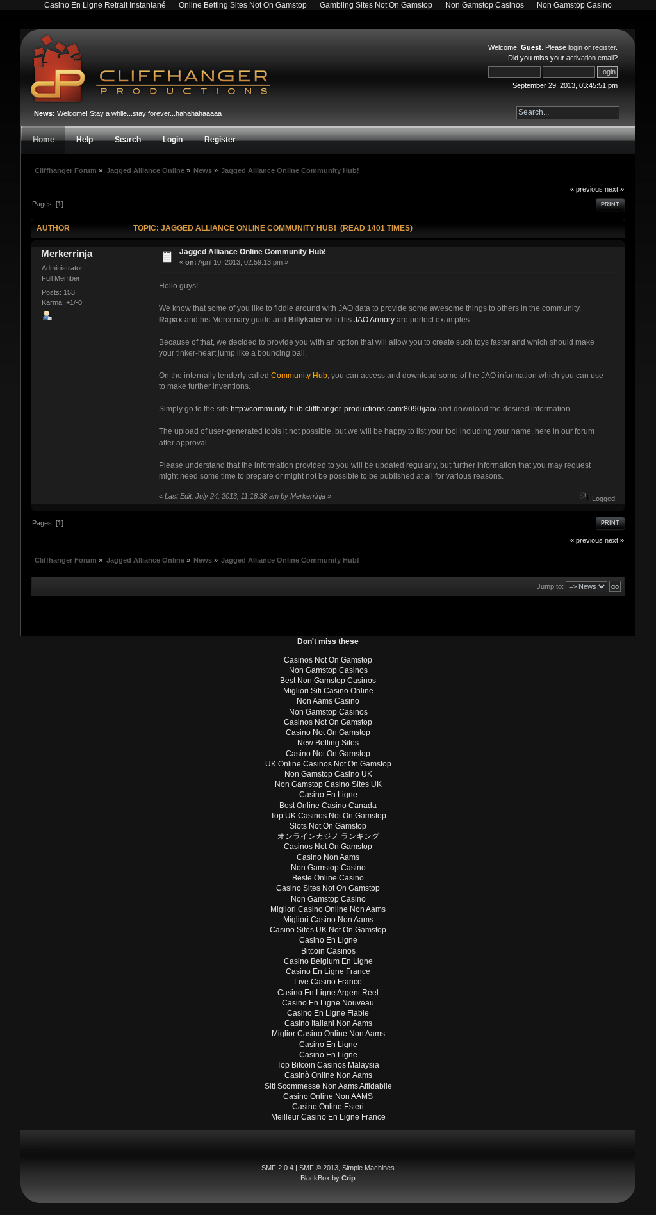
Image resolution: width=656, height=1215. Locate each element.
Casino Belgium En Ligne (328, 961)
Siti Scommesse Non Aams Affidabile (328, 1086)
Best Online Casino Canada (328, 805)
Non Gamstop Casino (328, 867)
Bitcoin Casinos (328, 950)
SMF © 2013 (318, 1167)
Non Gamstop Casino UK (328, 774)
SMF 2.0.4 (277, 1167)
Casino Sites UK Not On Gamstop (328, 929)
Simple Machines (368, 1167)
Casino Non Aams (328, 857)
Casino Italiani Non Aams (328, 1023)
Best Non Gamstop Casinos (328, 680)
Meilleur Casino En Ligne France (328, 1116)
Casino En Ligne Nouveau (328, 1002)
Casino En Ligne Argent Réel (328, 992)
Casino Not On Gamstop (328, 732)
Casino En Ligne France (328, 971)
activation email (590, 58)
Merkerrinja (66, 253)
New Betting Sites (328, 742)
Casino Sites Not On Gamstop (328, 888)
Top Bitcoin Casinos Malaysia (328, 1065)
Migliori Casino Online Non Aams (328, 909)
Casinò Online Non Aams (328, 1075)
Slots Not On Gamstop (328, 826)
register (604, 47)
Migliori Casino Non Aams (328, 919)
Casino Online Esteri (328, 1106)
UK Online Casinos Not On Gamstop (328, 763)
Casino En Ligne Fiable (328, 1013)
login (575, 47)
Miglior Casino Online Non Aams (328, 1033)
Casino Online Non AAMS (328, 1096)
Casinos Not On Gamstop (328, 660)
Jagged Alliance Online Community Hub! (252, 251)
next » (614, 189)
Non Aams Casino (328, 701)
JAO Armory (374, 319)
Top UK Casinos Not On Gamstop (328, 815)
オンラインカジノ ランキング (328, 836)
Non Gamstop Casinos (328, 670)
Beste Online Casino (328, 877)
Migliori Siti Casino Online (328, 690)
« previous (586, 189)
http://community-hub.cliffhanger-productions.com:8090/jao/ (333, 408)
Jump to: (550, 586)
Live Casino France (328, 981)
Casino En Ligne (328, 794)
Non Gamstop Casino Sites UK (328, 784)
